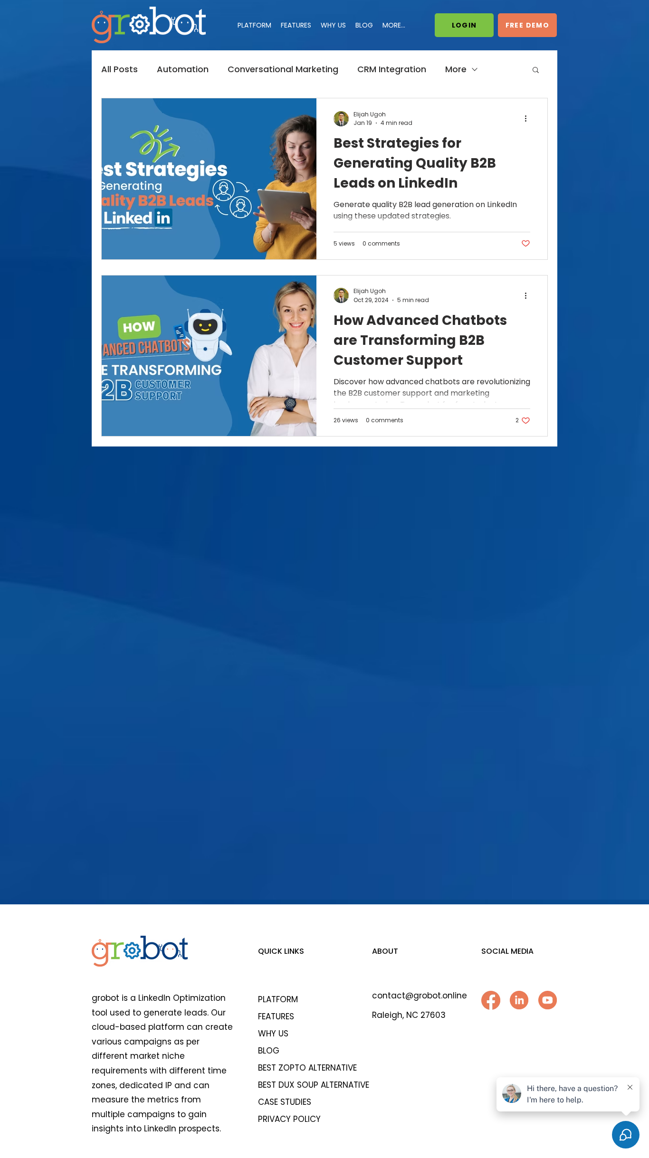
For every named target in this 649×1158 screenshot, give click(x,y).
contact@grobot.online (419, 995)
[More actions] (528, 118)
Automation (183, 69)
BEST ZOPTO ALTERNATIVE (307, 1067)
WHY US (273, 1033)
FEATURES (276, 1016)
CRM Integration (391, 69)
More (456, 69)
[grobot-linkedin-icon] (519, 1000)
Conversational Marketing (283, 69)
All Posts (119, 69)
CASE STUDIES (284, 1102)
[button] (535, 71)
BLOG (268, 1050)
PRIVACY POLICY (289, 1119)
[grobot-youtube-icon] (547, 1000)
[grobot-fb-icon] (490, 1000)
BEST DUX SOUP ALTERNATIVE (308, 1085)
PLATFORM (278, 999)
